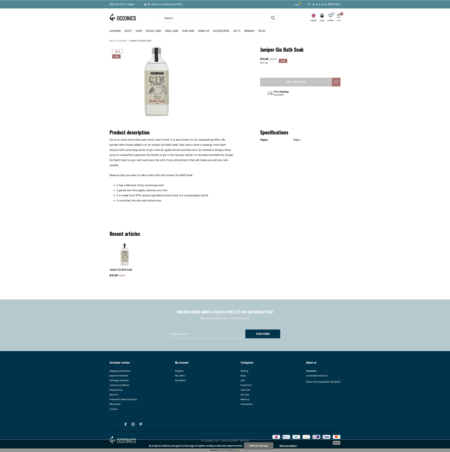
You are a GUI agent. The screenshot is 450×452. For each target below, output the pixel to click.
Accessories (221, 30)
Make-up (203, 30)
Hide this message (258, 446)
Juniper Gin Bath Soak (121, 269)
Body (128, 30)
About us (114, 394)
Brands (249, 30)
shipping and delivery (120, 371)
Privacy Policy (116, 390)
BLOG (261, 30)
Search (273, 18)
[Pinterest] (141, 424)
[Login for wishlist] (336, 82)
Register (179, 371)
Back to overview (118, 40)
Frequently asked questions (123, 399)
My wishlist (180, 380)
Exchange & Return (119, 380)
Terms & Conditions (119, 385)
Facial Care (153, 30)
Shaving (115, 30)
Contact (114, 409)
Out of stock (296, 81)
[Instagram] (133, 424)
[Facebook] (126, 424)
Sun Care (188, 30)
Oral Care (171, 30)
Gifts (236, 30)
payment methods (119, 375)
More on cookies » (288, 446)
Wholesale (115, 404)
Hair (139, 30)
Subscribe (263, 333)
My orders (180, 375)
